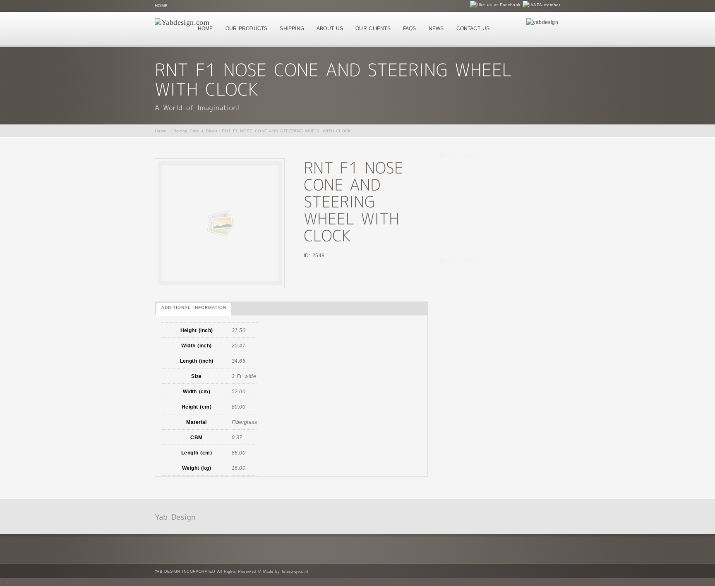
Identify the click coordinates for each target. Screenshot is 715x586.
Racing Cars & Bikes (195, 131)
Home (161, 5)
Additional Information (193, 307)
